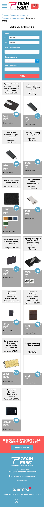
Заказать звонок (22, 448)
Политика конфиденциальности (22, 476)
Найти (22, 76)
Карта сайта (22, 480)
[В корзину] (16, 114)
